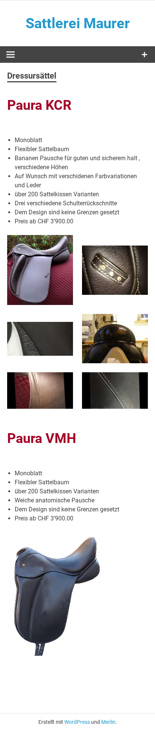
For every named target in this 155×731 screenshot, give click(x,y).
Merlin (108, 722)
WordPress (77, 722)
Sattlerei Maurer (78, 23)
